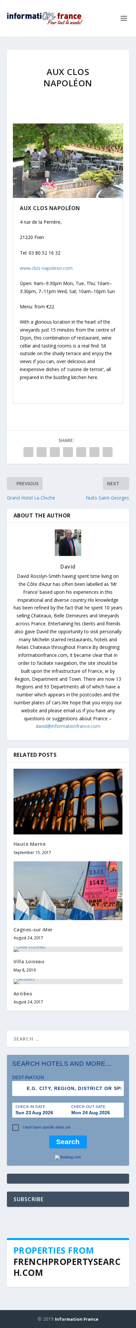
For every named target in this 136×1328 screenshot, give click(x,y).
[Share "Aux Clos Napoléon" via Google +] (54, 452)
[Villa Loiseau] (68, 949)
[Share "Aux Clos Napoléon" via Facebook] (28, 452)
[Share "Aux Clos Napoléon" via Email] (94, 452)
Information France (76, 1319)
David (68, 566)
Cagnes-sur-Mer (33, 929)
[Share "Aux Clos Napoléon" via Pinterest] (68, 452)
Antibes (23, 993)
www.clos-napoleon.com (46, 268)
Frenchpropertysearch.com (67, 1267)
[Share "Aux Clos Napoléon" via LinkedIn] (81, 452)
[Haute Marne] (68, 801)
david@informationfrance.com (68, 726)
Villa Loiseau (29, 961)
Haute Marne (30, 844)
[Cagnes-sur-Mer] (68, 890)
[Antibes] (68, 981)
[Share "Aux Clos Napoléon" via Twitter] (41, 452)
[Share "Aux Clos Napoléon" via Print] (107, 452)
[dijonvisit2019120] (68, 196)
